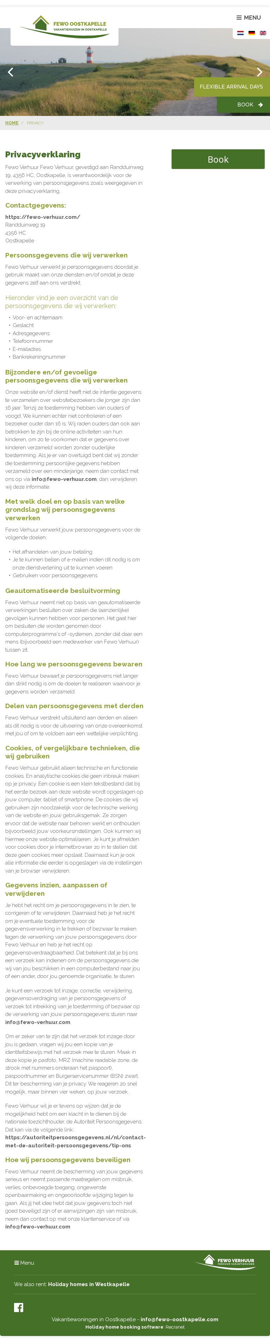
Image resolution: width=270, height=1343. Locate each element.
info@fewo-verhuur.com (64, 479)
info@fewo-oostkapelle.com (179, 1319)
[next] (258, 72)
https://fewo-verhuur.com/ (42, 217)
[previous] (11, 72)
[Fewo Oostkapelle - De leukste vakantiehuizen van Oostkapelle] (64, 26)
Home (12, 122)
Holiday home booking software (124, 1327)
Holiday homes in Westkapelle (89, 1284)
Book (245, 105)
